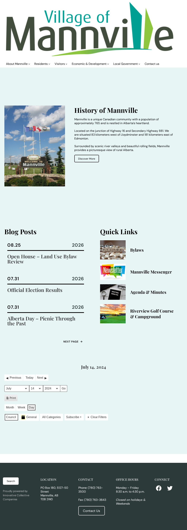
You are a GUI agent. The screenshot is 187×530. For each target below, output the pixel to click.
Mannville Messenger (151, 272)
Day (31, 407)
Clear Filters (98, 417)
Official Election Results (34, 289)
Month (10, 407)
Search (11, 481)
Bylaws (137, 250)
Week (21, 407)
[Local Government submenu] (139, 64)
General (31, 417)
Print (11, 398)
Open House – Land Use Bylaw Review (42, 259)
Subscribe (72, 417)
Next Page (73, 341)
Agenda (137, 292)
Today (29, 377)
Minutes (158, 292)
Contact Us (91, 511)
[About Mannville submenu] (29, 64)
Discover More (86, 158)
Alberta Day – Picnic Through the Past (41, 321)
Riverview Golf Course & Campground (152, 313)
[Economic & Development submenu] (108, 64)
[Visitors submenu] (66, 64)
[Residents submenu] (49, 64)
